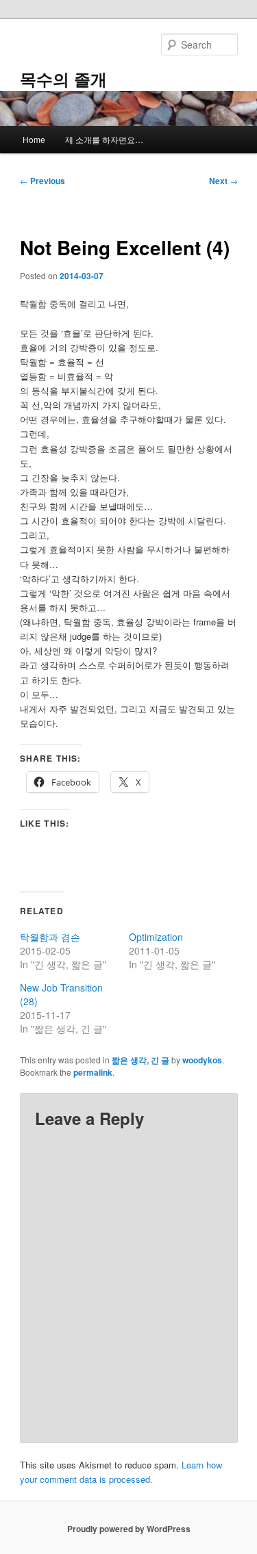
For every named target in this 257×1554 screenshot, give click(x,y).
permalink (92, 1072)
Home (34, 139)
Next (223, 180)
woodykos (202, 1060)
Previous (42, 180)
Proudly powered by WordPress (129, 1529)
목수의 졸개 (63, 78)
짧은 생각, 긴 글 (140, 1060)
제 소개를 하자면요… (104, 139)
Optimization (156, 937)
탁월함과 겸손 (50, 937)
